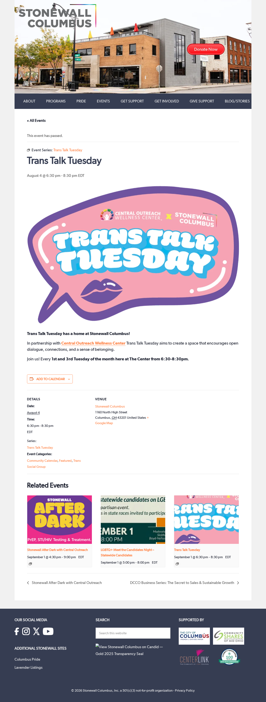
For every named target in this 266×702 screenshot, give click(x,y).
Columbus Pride (27, 659)
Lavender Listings (28, 667)
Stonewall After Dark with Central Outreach (57, 550)
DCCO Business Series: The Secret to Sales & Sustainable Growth (182, 582)
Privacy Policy (185, 690)
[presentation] (59, 519)
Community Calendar (42, 461)
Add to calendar (50, 379)
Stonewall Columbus (110, 406)
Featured (65, 461)
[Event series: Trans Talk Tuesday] (177, 564)
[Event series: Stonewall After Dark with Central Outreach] (30, 564)
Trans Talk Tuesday (40, 448)
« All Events (36, 120)
